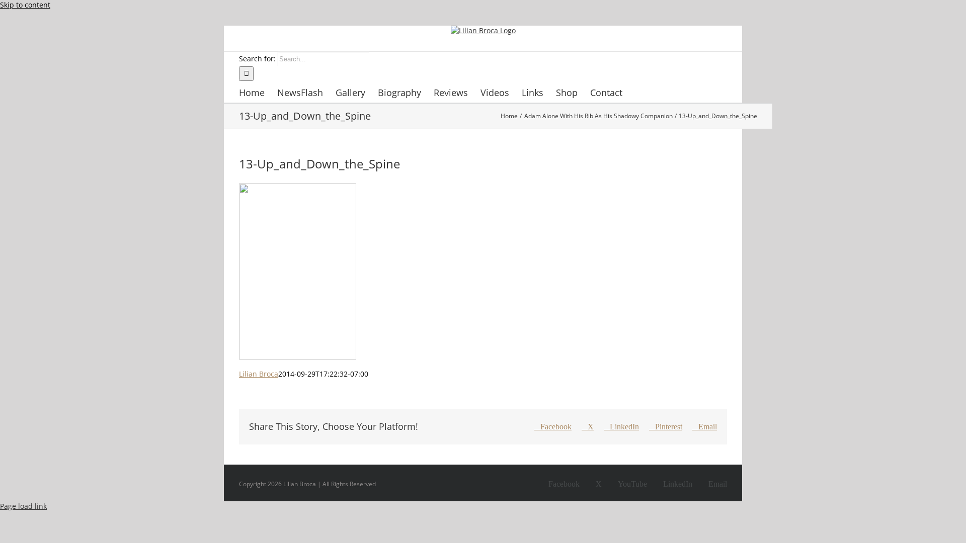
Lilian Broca (258, 374)
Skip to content (25, 5)
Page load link (23, 506)
